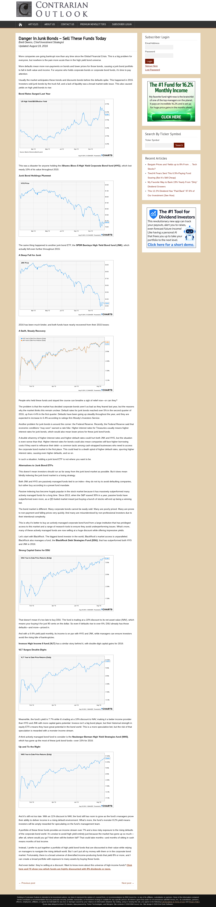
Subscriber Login (122, 24)
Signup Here (151, 66)
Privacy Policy (194, 902)
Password (150, 51)
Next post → (128, 883)
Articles (33, 24)
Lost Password (152, 69)
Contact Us (67, 24)
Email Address (152, 43)
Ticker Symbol (152, 140)
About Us (49, 24)
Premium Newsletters (93, 24)
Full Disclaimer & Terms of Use (173, 902)
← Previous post (27, 883)
